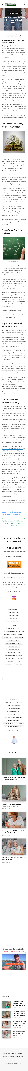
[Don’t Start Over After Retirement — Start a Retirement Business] (14, 793)
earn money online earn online (13, 702)
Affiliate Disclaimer (8, 1053)
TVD (7, 26)
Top (14, 1067)
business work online (14, 673)
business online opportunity (14, 658)
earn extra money (9, 696)
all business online (13, 615)
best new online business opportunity (14, 625)
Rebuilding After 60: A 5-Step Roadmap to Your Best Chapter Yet (19, 1003)
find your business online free (13, 717)
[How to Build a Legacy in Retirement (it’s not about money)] (14, 846)
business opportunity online (14, 670)
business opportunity (14, 667)
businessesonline (9, 679)
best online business (14, 628)
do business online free (13, 690)
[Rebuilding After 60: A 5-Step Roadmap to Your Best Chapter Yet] (14, 766)
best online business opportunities (14, 631)
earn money (20, 696)
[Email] (20, 35)
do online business (13, 693)
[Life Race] (10, 4)
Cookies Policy (19, 1053)
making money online (14, 720)
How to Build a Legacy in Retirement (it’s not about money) (19, 1033)
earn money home (14, 699)
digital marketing (14, 685)
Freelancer (9, 386)
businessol (20, 679)
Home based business (14, 13)
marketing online (8, 723)
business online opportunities (13, 655)
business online (13, 646)
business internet (14, 640)
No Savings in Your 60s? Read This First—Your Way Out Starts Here (19, 1023)
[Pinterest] (16, 35)
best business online (14, 621)
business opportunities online (13, 664)
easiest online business (13, 705)
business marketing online (13, 643)
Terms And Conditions (14, 1059)
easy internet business (13, 711)
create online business (13, 682)
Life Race (19, 1063)
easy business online (14, 708)
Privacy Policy (20, 1056)
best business (14, 618)
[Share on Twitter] (12, 35)
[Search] (24, 4)
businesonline (8, 637)
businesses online (14, 676)
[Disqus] (14, 882)
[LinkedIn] (18, 730)
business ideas (19, 637)
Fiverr (3, 386)
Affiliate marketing (13, 609)
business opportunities (13, 661)
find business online (13, 714)
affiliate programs (13, 612)
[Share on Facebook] (7, 35)
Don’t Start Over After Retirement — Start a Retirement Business (19, 1013)
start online (20, 723)
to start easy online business (13, 726)
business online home (14, 652)
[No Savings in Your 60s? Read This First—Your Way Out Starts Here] (14, 820)
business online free (14, 649)
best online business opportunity (13, 634)
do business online (13, 688)
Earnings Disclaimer (8, 1056)
